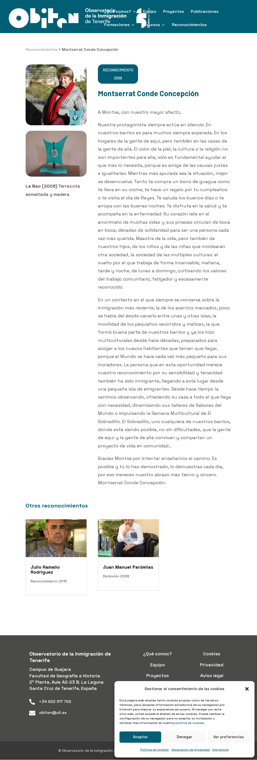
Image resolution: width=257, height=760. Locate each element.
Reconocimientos (189, 25)
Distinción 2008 (116, 576)
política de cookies (189, 723)
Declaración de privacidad (190, 750)
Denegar (184, 736)
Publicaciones (205, 12)
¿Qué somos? (117, 12)
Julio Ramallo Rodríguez (45, 569)
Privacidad (211, 665)
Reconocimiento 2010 (49, 581)
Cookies (211, 654)
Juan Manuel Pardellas (128, 567)
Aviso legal (211, 675)
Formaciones (117, 25)
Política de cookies (154, 750)
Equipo (149, 12)
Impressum (220, 750)
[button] (246, 688)
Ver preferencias (228, 736)
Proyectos (173, 12)
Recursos (151, 25)
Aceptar (140, 736)
